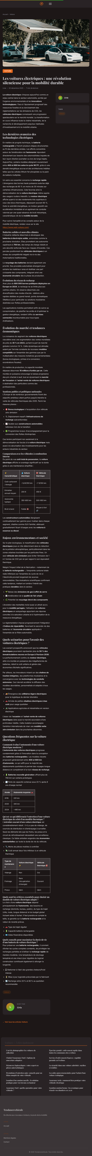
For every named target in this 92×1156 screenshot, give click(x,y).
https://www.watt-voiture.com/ (16, 227)
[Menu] (50, 4)
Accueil (5, 14)
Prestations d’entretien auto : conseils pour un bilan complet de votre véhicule (24, 1074)
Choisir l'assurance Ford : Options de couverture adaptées (20, 1059)
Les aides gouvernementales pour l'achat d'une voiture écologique (67, 1074)
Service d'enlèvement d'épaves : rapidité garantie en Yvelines (65, 1059)
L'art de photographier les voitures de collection (21, 1051)
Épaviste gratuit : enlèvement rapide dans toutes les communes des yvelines (65, 1051)
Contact (6, 1142)
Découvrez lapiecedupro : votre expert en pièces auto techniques (22, 1066)
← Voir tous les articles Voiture (15, 1022)
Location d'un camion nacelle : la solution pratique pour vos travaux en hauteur (22, 1081)
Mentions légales (10, 1138)
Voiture (12, 14)
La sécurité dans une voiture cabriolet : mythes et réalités (67, 1066)
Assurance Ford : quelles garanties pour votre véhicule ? (24, 1089)
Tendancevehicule (13, 1109)
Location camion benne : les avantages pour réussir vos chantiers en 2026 (66, 1089)
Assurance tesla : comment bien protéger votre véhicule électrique (67, 1081)
